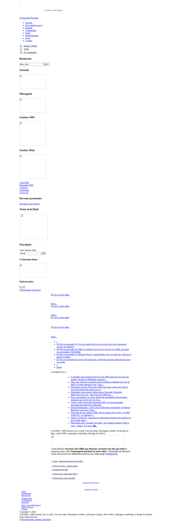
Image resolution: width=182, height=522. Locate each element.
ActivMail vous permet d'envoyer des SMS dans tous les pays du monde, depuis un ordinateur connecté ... (100, 378)
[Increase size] (19, 2)
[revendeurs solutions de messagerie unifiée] (87, 444)
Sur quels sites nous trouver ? (91, 482)
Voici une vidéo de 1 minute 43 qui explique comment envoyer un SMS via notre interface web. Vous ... (100, 383)
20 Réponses (26, 500)
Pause (59, 367)
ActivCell (23, 193)
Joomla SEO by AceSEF (91, 489)
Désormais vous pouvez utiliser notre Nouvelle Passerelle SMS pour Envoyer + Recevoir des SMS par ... (96, 393)
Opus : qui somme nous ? (31, 505)
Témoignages (26, 498)
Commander (26, 494)
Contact (24, 509)
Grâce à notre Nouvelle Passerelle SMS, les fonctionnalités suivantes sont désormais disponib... (97, 403)
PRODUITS (112, 454)
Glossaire (25, 502)
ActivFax (23, 187)
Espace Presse (27, 507)
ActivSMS (24, 182)
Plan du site (26, 496)
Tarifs (23, 492)
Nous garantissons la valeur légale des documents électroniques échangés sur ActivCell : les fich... (99, 398)
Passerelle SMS (26, 185)
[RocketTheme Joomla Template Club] (35, 519)
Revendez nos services (29, 204)
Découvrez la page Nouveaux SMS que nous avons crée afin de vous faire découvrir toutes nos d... (99, 388)
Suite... (54, 303)
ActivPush (24, 190)
